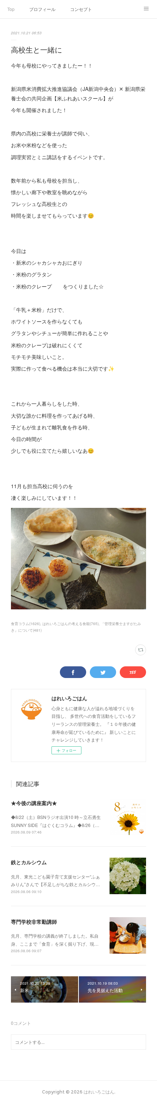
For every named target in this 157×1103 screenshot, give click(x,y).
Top (11, 9)
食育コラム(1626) (25, 623)
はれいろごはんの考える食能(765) (70, 623)
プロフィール (42, 9)
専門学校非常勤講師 (34, 921)
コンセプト (81, 9)
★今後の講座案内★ (34, 803)
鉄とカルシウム (29, 862)
